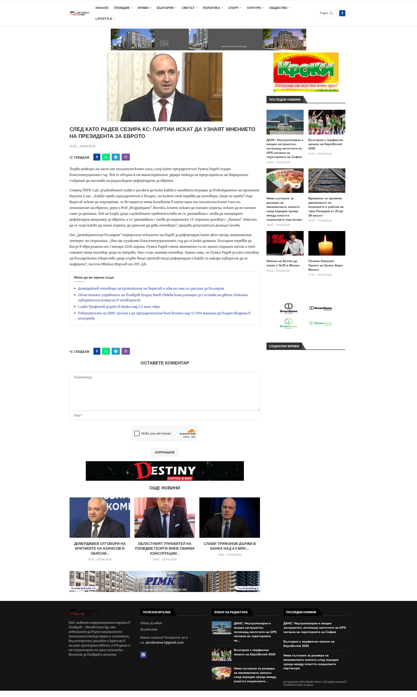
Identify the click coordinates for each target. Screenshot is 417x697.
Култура (254, 8)
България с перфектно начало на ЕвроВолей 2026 (325, 144)
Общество (278, 8)
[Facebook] (342, 13)
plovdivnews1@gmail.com (165, 643)
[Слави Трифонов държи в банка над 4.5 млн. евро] (229, 517)
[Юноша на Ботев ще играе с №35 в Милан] (285, 243)
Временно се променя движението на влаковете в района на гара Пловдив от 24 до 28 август (326, 207)
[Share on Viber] (126, 157)
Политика (211, 8)
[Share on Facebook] (96, 157)
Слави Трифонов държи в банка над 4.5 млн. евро (119, 307)
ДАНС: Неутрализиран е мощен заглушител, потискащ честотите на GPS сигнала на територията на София (284, 148)
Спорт (233, 8)
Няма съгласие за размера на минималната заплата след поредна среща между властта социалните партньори (284, 209)
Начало (102, 8)
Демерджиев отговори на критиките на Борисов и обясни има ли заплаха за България (151, 288)
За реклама (148, 629)
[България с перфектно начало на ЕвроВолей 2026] (327, 122)
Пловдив (121, 8)
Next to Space (306, 684)
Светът (188, 8)
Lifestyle (104, 18)
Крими (143, 8)
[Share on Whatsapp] (106, 157)
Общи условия (151, 623)
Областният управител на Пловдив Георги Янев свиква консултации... (165, 548)
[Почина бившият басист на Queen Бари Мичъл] (327, 243)
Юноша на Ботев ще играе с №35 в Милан (282, 263)
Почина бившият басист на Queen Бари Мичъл (325, 265)
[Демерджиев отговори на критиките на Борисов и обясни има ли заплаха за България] (100, 517)
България (165, 8)
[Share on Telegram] (116, 157)
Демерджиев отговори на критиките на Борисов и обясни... (100, 548)
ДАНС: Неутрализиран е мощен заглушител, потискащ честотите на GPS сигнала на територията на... (255, 632)
